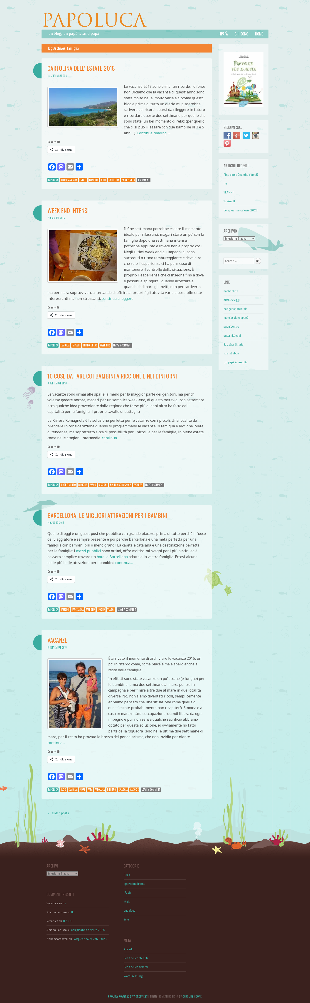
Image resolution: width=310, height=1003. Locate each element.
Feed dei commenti (136, 967)
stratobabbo (231, 353)
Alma (127, 875)
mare (82, 789)
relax (103, 180)
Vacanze (57, 640)
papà (90, 789)
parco (93, 484)
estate (83, 180)
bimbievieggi (232, 300)
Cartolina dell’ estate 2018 (81, 68)
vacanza (137, 484)
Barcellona (77, 609)
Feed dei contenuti (136, 958)
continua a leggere (117, 298)
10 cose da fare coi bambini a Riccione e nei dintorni (112, 375)
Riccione (103, 484)
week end (105, 345)
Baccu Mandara (69, 180)
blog (63, 789)
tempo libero (90, 345)
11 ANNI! (229, 192)
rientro (111, 789)
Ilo (225, 183)
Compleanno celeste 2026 (241, 210)
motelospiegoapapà (236, 317)
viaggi (110, 609)
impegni (76, 345)
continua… (110, 437)
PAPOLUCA (94, 20)
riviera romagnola (120, 484)
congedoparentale (235, 309)
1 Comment (144, 180)
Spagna (101, 609)
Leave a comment (122, 345)
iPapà (224, 34)
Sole (126, 919)
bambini (65, 609)
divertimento (68, 484)
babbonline (231, 291)
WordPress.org (133, 976)
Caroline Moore (192, 996)
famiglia (93, 180)
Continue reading (154, 132)
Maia (127, 901)
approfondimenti (134, 883)
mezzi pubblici (88, 550)
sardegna (114, 180)
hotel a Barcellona (112, 556)
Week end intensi (68, 210)
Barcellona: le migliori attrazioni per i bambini (107, 515)
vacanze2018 (128, 180)
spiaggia (123, 789)
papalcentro (231, 326)
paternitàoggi (232, 335)
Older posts (58, 813)
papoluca (53, 180)
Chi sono (241, 34)
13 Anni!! (229, 201)
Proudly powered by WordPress (128, 996)
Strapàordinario (234, 344)
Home (259, 34)
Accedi (128, 949)
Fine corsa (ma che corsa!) (241, 174)
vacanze (134, 789)
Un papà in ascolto (236, 362)
